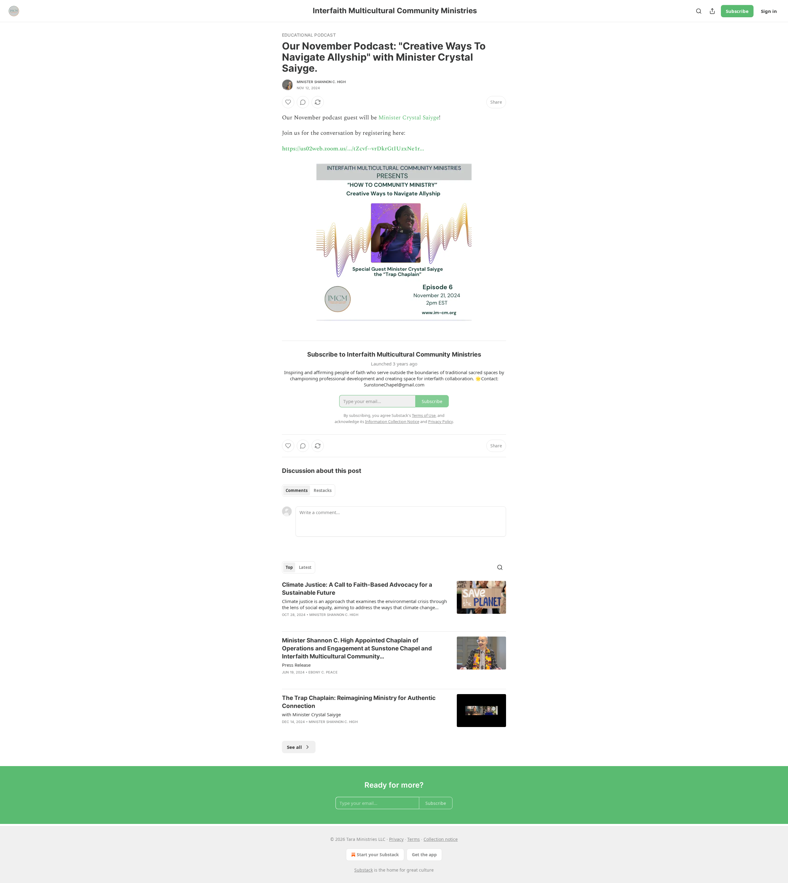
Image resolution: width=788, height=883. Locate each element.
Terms (413, 839)
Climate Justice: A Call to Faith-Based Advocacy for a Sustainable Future (357, 588)
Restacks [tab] (323, 490)
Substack (363, 870)
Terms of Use (424, 415)
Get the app (424, 854)
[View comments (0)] (303, 102)
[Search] (699, 11)
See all (294, 747)
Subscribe (737, 11)
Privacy (396, 839)
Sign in (769, 11)
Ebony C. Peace (323, 672)
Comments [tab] (297, 490)
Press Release (296, 665)
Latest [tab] (305, 567)
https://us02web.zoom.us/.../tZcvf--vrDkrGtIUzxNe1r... (353, 148)
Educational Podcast (309, 35)
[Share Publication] (712, 11)
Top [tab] (289, 567)
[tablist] (308, 490)
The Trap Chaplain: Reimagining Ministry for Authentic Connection (359, 701)
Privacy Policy (440, 421)
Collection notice (441, 839)
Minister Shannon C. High (321, 82)
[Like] (288, 102)
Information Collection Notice (392, 421)
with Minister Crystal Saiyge (311, 714)
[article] (394, 603)
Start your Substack (378, 854)
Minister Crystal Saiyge (408, 117)
